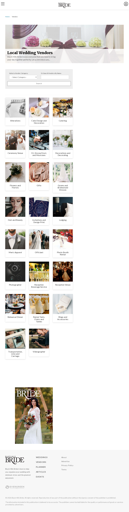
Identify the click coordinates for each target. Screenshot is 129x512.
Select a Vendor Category (18, 73)
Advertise (65, 461)
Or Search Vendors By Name (51, 73)
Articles (41, 472)
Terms (64, 470)
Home (7, 17)
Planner (41, 467)
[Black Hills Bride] (18, 460)
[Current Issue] (34, 415)
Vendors (41, 462)
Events (40, 476)
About (64, 457)
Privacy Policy (67, 465)
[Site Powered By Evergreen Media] (18, 487)
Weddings (42, 457)
